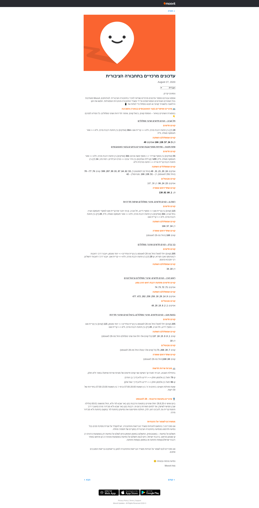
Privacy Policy (123, 501)
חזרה (170, 11)
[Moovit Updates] (129, 3)
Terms (132, 501)
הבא (88, 480)
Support (138, 501)
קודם (170, 480)
